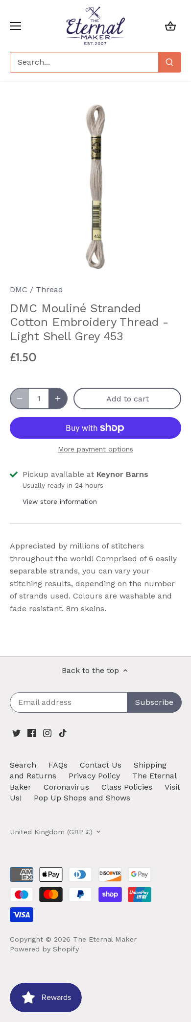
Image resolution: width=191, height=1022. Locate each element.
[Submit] (169, 62)
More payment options (95, 449)
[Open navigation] (15, 26)
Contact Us (100, 765)
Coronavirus (66, 787)
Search (23, 765)
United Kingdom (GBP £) (51, 832)
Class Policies (126, 787)
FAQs (58, 765)
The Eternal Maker (105, 939)
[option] (95, 186)
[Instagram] (47, 732)
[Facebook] (31, 732)
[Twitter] (16, 732)
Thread (49, 289)
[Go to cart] (170, 25)
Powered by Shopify (44, 949)
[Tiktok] (63, 732)
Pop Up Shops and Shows (82, 797)
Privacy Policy (94, 775)
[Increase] (57, 398)
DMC (18, 289)
